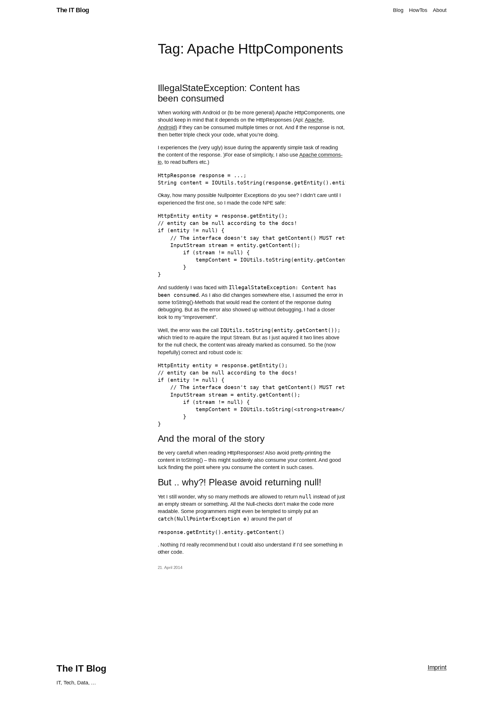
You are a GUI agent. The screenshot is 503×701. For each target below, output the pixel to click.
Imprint (437, 667)
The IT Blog (72, 10)
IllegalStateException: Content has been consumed (229, 93)
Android (167, 127)
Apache (313, 120)
